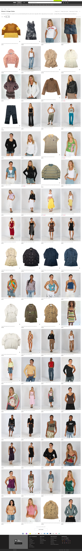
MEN (24, 2)
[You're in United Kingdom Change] (68, 0)
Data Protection (31, 545)
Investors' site (41, 541)
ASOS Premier (31, 541)
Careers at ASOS (42, 539)
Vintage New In (57, 11)
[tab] (14, 5)
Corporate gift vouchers (53, 540)
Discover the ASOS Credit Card (54, 544)
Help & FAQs (64, 0)
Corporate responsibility (43, 540)
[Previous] (53, 11)
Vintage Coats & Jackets (64, 11)
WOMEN (19, 2)
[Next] (79, 11)
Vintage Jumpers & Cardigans (73, 11)
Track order (30, 539)
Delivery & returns (31, 540)
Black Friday (52, 541)
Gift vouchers (52, 539)
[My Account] (63, 2)
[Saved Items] (66, 2)
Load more (41, 529)
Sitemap (30, 544)
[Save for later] (20, 41)
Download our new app (57, 0)
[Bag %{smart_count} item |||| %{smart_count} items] (68, 2)
